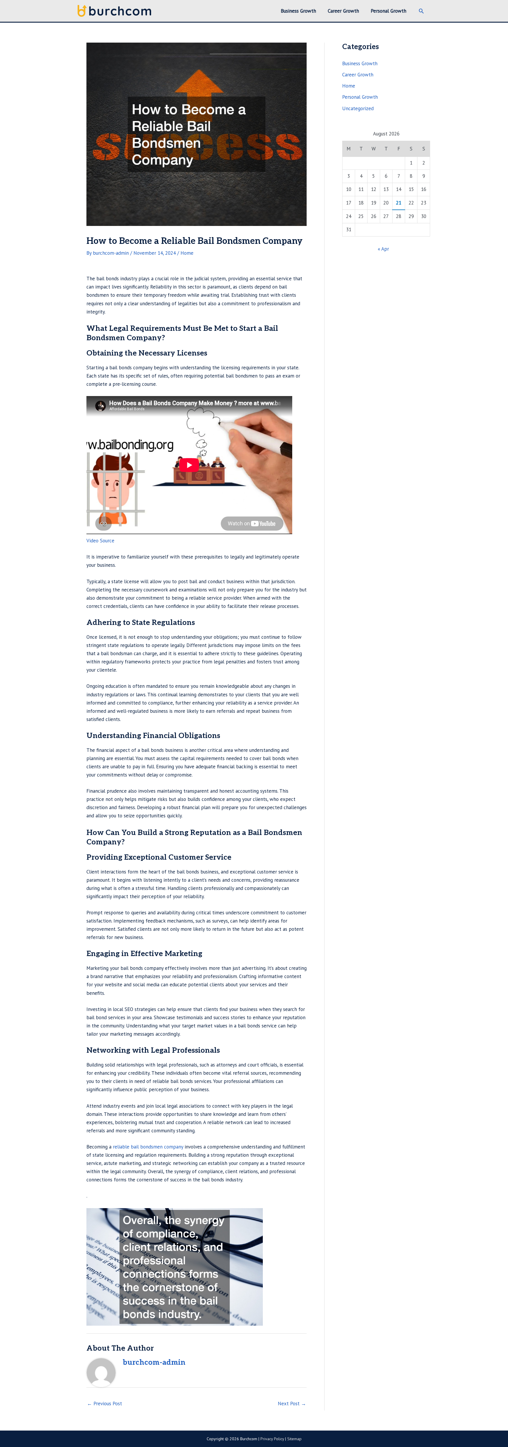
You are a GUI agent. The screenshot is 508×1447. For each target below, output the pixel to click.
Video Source (100, 540)
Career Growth (357, 74)
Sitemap (294, 1438)
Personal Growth (360, 97)
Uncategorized (358, 108)
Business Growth (359, 63)
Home (187, 253)
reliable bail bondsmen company (148, 1146)
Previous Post (104, 1403)
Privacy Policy (272, 1438)
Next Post (292, 1403)
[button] (421, 11)
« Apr (383, 249)
